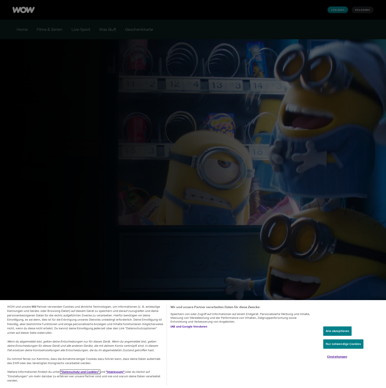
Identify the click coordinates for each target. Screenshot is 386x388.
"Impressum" (115, 372)
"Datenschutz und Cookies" (80, 372)
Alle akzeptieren (337, 331)
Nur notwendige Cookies (343, 344)
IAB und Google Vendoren (188, 326)
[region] (193, 344)
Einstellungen (337, 356)
